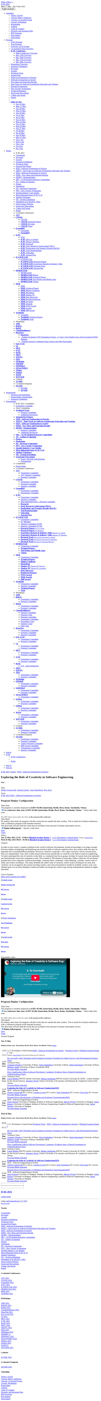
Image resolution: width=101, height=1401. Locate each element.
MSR (23, 286)
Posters (18, 184)
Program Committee (28, 412)
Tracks (8, 151)
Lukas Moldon (13, 1079)
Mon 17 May (21, 106)
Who (3, 788)
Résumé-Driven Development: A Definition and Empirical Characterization (38, 1097)
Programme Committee (30, 493)
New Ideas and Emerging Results (24, 82)
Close (3, 833)
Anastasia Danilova (14, 1065)
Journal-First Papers (23, 166)
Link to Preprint (7, 874)
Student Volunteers (23, 197)
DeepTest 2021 (7, 1312)
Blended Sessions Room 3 (39, 837)
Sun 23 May (20, 120)
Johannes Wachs (32, 1081)
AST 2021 (5, 1278)
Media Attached (20, 1069)
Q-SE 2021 (5, 1321)
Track (3, 793)
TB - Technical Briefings (25, 200)
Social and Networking (20, 93)
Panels (13, 97)
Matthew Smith (13, 1067)
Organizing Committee (29, 473)
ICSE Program (16, 42)
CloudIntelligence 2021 (10, 1310)
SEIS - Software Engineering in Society (31, 173)
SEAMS (24, 388)
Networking (15, 38)
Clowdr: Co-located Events (21, 20)
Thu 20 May (20, 113)
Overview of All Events (20, 46)
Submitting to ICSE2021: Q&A (28, 202)
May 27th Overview (24, 60)
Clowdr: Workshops (18, 22)
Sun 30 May (20, 135)
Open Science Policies (24, 204)
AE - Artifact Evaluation (25, 182)
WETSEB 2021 (7, 1348)
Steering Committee (28, 486)
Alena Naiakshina (46, 1065)
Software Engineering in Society (23, 80)
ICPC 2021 (5, 1285)
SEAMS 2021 (6, 1367)
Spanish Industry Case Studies (27, 193)
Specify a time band (31, 828)
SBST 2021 (5, 1325)
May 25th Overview (24, 55)
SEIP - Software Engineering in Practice (31, 168)
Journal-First (16, 75)
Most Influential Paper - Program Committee (38, 502)
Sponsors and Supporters (20, 395)
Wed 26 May (21, 126)
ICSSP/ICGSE (26, 259)
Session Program (7, 1036)
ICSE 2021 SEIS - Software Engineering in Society (21, 795)
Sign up (9, 768)
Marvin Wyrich (70, 1102)
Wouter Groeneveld (8, 790)
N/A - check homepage (30, 666)
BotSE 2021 (6, 1308)
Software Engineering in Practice (23, 78)
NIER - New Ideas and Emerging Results (32, 175)
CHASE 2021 (6, 1280)
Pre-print (10, 1069)
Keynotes (14, 69)
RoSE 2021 (5, 1323)
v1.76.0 (24, 1201)
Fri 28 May (20, 131)
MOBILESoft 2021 (8, 1289)
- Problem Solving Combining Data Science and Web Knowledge (46, 341)
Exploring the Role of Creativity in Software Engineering (33, 1088)
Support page (5, 1203)
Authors (14, 27)
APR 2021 (5, 1303)
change (54, 1045)
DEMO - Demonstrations (25, 177)
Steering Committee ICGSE (31, 526)
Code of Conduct (17, 29)
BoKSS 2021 (6, 1305)
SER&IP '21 (6, 1334)
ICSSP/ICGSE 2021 (9, 1287)
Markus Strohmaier (48, 1079)
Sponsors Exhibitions (19, 66)
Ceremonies (20, 155)
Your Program (16, 44)
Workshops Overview (19, 64)
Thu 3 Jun (20, 144)
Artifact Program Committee (32, 743)
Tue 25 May (20, 124)
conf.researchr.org (13, 1201)
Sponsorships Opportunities (21, 397)
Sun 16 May (20, 104)
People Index (21, 466)
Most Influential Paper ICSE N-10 (29, 195)
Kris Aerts (48, 790)
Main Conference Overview (27, 53)
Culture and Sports (18, 95)
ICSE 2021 (5, 772)
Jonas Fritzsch (12, 1102)
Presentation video (8, 957)
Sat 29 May (20, 133)
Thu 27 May (20, 129)
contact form (6, 1197)
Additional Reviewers (29, 415)
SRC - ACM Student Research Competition (33, 180)
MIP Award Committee (30, 746)
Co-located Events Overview (22, 49)
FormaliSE (25, 231)
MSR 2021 (5, 1291)
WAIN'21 (4, 1345)
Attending (10, 13)
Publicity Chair (26, 624)
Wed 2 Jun (20, 142)
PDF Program (16, 33)
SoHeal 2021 (6, 1343)
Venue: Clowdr (17, 15)
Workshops (20, 186)
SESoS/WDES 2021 (9, 1339)
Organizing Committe (24, 406)
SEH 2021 (5, 1330)
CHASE (24, 219)
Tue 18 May (20, 109)
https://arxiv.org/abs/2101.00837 (13, 877)
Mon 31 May (21, 137)
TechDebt (24, 315)
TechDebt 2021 (7, 1294)
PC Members (26, 522)
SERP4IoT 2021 (7, 1336)
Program (9, 40)
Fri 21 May (20, 115)
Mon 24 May (21, 122)
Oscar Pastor (89, 838)
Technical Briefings (18, 91)
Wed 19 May (21, 111)
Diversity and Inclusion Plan (22, 31)
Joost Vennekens (36, 790)
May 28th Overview (24, 62)
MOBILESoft (26, 273)
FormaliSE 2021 (7, 1282)
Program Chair (26, 615)
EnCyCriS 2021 (7, 1314)
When (3, 835)
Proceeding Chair (27, 621)
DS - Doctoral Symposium (26, 188)
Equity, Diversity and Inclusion (33, 459)
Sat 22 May (20, 117)
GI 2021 (4, 1316)
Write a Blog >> (7, 2)
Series (13, 761)
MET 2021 (5, 1319)
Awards (14, 71)
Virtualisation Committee (30, 748)
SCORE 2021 (6, 1357)
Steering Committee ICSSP (31, 524)
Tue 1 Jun (19, 140)
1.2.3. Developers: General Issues (65, 837)
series (13, 772)
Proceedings (15, 35)
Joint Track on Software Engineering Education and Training (34, 84)
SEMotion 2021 (7, 1332)
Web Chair (25, 626)
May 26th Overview (24, 58)
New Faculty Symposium (21, 89)
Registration (15, 24)
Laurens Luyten (23, 790)
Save (3, 830)
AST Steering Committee (30, 475)
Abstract (4, 843)
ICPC (23, 237)
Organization (11, 401)
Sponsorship (11, 393)
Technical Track (17, 73)
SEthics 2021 (6, 1341)
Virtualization (26, 461)
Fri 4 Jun (19, 146)
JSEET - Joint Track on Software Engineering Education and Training (43, 171)
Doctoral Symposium (19, 86)
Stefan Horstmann (76, 1065)
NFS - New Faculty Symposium (28, 191)
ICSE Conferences (18, 757)
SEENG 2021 (6, 1328)
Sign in (8, 765)
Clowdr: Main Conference (21, 18)
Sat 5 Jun (19, 149)
